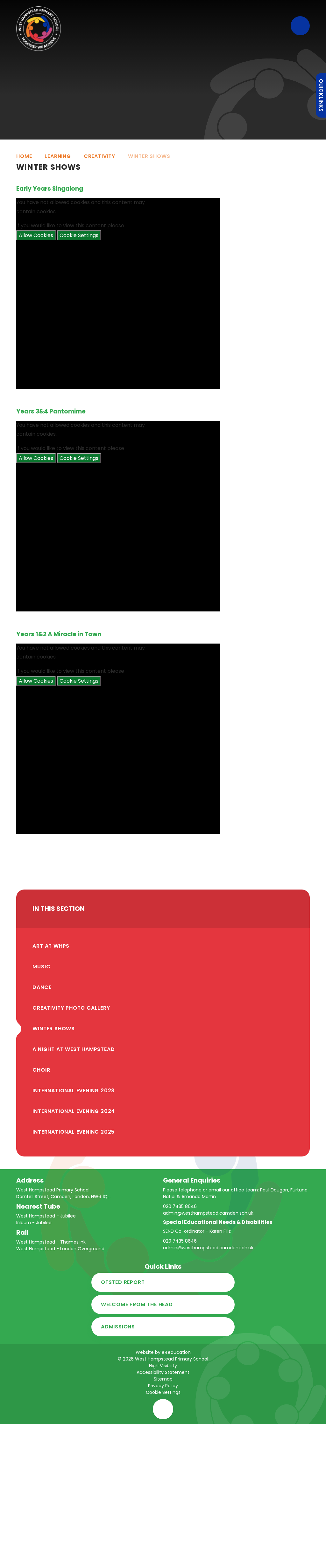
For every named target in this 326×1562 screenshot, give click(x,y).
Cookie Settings (79, 235)
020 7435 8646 (180, 1206)
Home (24, 156)
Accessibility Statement (163, 1372)
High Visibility (163, 1365)
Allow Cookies (36, 235)
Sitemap (163, 1379)
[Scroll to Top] (163, 1409)
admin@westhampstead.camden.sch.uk (208, 1213)
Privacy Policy (163, 1385)
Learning (58, 156)
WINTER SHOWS (149, 156)
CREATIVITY (99, 156)
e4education (176, 1352)
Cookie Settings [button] (163, 1392)
